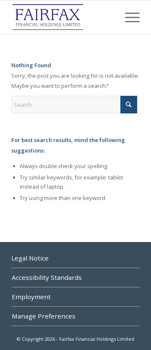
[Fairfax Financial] (62, 17)
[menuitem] (128, 17)
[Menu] (128, 17)
